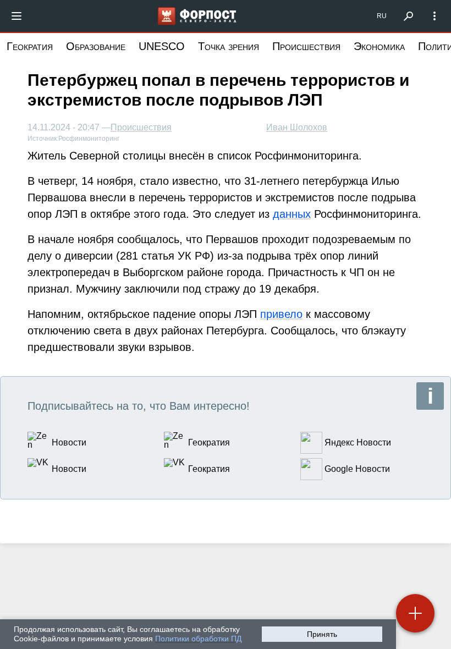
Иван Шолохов (296, 127)
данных (292, 214)
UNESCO (162, 46)
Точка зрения (228, 46)
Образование (95, 46)
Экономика (379, 46)
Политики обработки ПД (198, 638)
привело (281, 314)
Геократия (30, 46)
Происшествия (306, 46)
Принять (322, 634)
